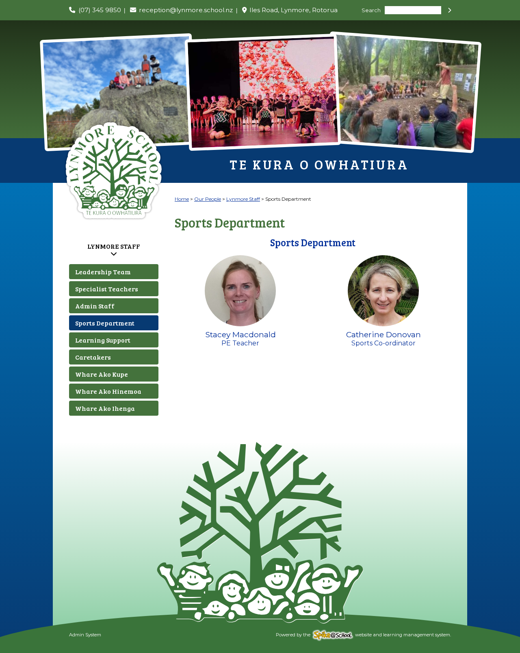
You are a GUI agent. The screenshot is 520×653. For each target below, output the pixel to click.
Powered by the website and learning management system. (363, 635)
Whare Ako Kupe (101, 374)
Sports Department (104, 323)
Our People (207, 199)
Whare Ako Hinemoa (108, 391)
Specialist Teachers (106, 288)
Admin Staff (95, 306)
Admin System (85, 635)
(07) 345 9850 (99, 10)
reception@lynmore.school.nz (186, 10)
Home (182, 199)
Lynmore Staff (113, 246)
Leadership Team (103, 271)
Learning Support (102, 340)
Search (371, 10)
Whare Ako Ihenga (105, 408)
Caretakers (93, 357)
